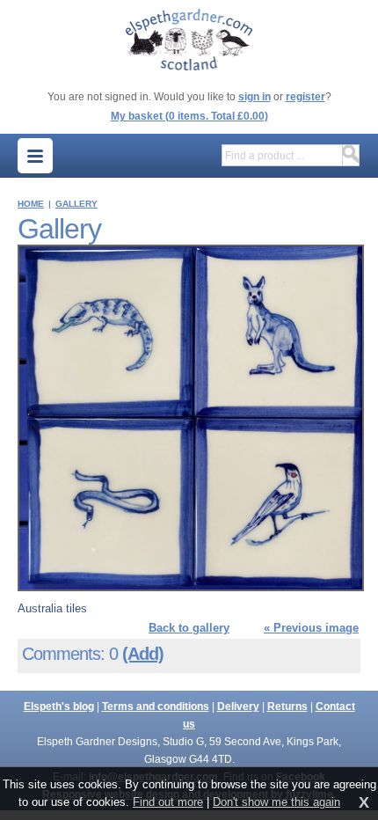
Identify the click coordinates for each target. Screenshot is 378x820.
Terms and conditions (155, 706)
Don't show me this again (276, 802)
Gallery (76, 204)
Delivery (238, 706)
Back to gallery (189, 627)
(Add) (143, 653)
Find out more (168, 802)
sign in (254, 97)
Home (31, 204)
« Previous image (311, 627)
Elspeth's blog (59, 706)
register (305, 97)
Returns (287, 706)
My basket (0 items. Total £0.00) (189, 116)
